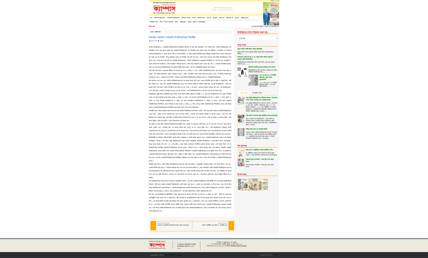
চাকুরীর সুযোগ (244, 18)
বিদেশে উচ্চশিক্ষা (168, 22)
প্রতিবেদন (228, 18)
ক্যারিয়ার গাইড (154, 22)
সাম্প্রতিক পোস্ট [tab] (257, 93)
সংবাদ (208, 18)
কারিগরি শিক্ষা (201, 18)
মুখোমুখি (215, 18)
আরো (236, 18)
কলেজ (194, 18)
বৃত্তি (176, 22)
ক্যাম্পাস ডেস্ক (154, 40)
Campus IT (275, 255)
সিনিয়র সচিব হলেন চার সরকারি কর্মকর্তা (256, 129)
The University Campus (173, 255)
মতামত (221, 18)
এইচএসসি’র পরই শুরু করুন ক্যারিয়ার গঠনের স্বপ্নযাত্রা (261, 115)
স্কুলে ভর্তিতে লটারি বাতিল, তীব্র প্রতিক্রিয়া (249, 49)
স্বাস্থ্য (189, 22)
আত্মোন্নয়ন (183, 22)
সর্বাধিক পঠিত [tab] (244, 93)
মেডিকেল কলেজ (185, 18)
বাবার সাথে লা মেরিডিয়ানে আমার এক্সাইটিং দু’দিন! (259, 150)
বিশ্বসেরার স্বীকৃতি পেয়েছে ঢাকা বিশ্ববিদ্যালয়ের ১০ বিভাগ (264, 26)
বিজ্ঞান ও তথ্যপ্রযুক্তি (199, 22)
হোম (151, 18)
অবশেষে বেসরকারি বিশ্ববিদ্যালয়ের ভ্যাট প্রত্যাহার (173, 225)
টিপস (161, 22)
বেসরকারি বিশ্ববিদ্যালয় (173, 18)
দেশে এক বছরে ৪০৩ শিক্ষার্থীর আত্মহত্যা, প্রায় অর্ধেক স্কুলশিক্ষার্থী (267, 77)
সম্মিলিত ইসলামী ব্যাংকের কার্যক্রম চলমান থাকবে (261, 67)
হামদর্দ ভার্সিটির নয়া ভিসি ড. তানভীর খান (214, 225)
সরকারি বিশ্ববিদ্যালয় (159, 18)
